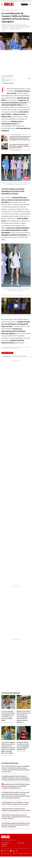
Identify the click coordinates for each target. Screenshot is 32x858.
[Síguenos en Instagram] (2, 850)
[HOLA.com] (9, 4)
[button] (16, 306)
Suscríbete (24, 4)
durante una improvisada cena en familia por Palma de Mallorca (13, 331)
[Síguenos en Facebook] (5, 850)
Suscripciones (5, 842)
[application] (16, 306)
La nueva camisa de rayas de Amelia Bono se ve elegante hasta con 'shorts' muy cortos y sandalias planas (8, 715)
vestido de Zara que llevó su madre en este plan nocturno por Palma (15, 200)
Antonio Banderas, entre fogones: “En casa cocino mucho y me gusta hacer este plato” (15, 803)
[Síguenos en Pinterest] (17, 850)
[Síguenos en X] (8, 850)
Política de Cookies (21, 853)
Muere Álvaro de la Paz (13, 0)
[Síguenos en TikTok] (11, 850)
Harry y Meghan (22, 0)
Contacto (4, 846)
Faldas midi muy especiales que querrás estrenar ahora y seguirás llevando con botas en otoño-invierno (16, 816)
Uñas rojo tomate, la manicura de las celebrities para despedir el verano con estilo (16, 809)
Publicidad (4, 844)
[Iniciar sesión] (30, 4)
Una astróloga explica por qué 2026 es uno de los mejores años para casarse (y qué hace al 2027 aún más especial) (16, 825)
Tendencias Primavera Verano (14, 356)
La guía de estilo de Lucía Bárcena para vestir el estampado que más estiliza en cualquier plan (23, 745)
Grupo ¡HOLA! (21, 842)
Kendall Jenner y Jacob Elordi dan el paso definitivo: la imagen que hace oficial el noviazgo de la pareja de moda (16, 786)
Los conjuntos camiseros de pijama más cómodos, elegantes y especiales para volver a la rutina (19, 146)
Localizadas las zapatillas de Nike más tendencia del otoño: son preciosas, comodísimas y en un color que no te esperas (20, 139)
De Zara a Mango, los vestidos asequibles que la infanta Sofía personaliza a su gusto (12, 191)
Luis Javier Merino (7, 75)
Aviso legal (6, 853)
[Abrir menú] (2, 4)
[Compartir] (29, 78)
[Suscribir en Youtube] (14, 850)
